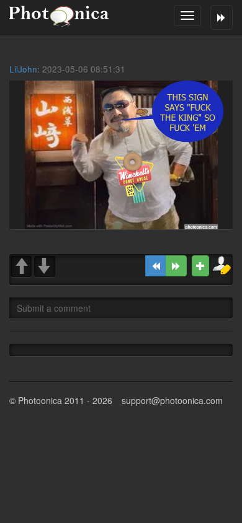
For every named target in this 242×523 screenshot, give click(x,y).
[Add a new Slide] (200, 265)
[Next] (176, 265)
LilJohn (23, 69)
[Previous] (155, 265)
